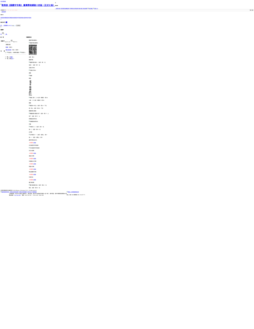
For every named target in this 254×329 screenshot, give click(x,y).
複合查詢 (24, 17)
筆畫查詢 (7, 17)
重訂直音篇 (8, 49)
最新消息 (58, 8)
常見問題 (63, 8)
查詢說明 (4, 11)
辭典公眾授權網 (23, 192)
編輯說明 (67, 8)
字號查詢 (19, 17)
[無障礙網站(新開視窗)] (73, 192)
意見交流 (29, 192)
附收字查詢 (28, 17)
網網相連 (34, 192)
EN (97, 8)
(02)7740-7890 (17, 195)
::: (55, 8)
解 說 (3, 25)
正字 (12, 58)
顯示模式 (81, 8)
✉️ (14, 25)
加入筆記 (18, 25)
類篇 (7, 47)
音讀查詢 (15, 17)
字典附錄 (72, 8)
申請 (35, 142)
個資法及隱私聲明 (14, 192)
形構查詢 (11, 17)
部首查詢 (3, 17)
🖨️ (13, 25)
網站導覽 (85, 8)
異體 (11, 57)
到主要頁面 (3, 1)
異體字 (6, 25)
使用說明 (76, 8)
